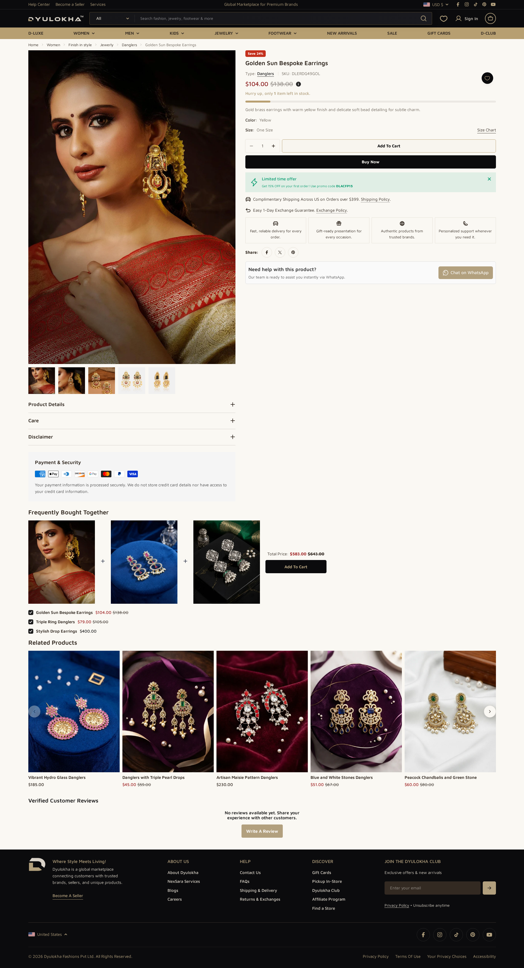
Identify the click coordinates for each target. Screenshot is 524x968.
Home (33, 44)
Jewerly (107, 44)
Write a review (262, 831)
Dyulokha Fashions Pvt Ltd (69, 956)
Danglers (129, 44)
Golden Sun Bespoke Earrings (64, 612)
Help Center (39, 4)
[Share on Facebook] (267, 252)
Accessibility (484, 956)
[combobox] (261, 18)
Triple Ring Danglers (55, 621)
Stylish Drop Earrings (56, 631)
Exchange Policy (331, 210)
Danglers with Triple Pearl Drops (153, 777)
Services (98, 4)
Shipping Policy (375, 199)
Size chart (486, 130)
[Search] (423, 18)
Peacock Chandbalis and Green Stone (441, 777)
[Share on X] (280, 252)
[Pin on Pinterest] (293, 252)
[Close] (489, 179)
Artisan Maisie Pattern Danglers (247, 777)
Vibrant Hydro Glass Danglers (57, 777)
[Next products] (490, 711)
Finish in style (80, 44)
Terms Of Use (408, 956)
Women (53, 44)
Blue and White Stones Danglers (342, 777)
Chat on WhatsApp (470, 272)
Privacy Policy (397, 905)
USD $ (437, 4)
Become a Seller (70, 4)
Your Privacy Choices (447, 956)
